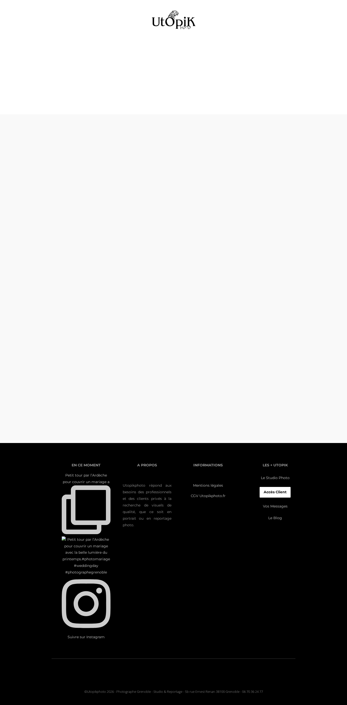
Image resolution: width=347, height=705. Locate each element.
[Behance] (185, 679)
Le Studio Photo (275, 478)
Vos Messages (275, 506)
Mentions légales (208, 485)
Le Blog (275, 518)
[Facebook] (172, 679)
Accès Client (275, 492)
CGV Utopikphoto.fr (208, 496)
